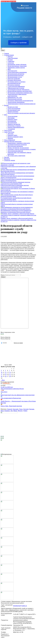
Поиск (2, 275)
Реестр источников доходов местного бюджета (21, 113)
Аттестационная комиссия (15, 151)
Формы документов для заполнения (18, 147)
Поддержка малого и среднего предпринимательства (16, 82)
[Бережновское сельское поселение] (1, 48)
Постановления (12, 122)
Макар (15, 410)
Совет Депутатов (9, 132)
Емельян (31, 409)
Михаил (20, 410)
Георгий (9, 409)
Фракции (10, 138)
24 (1, 376)
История (10, 59)
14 (10, 372)
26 (5, 376)
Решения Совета (12, 119)
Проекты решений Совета (15, 136)
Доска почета (8, 130)
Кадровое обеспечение (14, 80)
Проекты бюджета (13, 111)
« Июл (3, 380)
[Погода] (4, 342)
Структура (11, 63)
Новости (10, 56)
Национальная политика (15, 99)
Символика (11, 61)
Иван (2, 410)
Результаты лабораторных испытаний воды (20, 100)
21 (10, 374)
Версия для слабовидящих (8, 1)
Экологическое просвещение (16, 102)
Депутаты (10, 133)
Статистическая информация (16, 86)
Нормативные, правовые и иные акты (19, 143)
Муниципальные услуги (15, 77)
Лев (11, 410)
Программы (11, 118)
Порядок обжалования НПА (16, 127)
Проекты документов (14, 124)
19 (5, 374)
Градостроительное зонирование (17, 72)
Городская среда (12, 70)
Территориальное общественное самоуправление (17, 95)
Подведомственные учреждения (17, 66)
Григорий (15, 409)
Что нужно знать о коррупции (16, 155)
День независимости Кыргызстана (11, 398)
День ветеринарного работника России (12, 388)
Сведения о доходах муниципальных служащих (22, 149)
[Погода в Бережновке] (12, 341)
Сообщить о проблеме (18, 42)
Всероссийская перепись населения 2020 (20, 91)
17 (1, 374)
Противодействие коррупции (12, 141)
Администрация (9, 55)
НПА (5, 114)
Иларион (7, 410)
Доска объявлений (9, 140)
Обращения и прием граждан (16, 67)
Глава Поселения (13, 58)
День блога (4, 392)
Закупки (6, 157)
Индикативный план (14, 110)
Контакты (7, 158)
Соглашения (11, 129)
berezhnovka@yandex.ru (20, 605)
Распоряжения (12, 121)
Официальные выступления (16, 88)
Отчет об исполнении (14, 108)
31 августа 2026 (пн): (7, 387)
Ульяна (25, 410)
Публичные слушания (14, 125)
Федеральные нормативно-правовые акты (20, 92)
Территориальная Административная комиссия (21, 103)
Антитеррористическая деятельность (18, 89)
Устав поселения (12, 116)
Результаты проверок (14, 85)
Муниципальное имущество (16, 74)
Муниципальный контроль (15, 75)
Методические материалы (15, 146)
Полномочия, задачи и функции (17, 64)
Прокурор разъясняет (14, 78)
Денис (21, 409)
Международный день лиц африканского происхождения (17, 395)
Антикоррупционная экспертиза (17, 144)
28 (10, 376)
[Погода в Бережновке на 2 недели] (18, 342)
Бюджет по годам (13, 107)
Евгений (25, 409)
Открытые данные (9, 160)
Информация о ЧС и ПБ (15, 97)
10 (1, 372)
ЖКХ (9, 69)
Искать (3, 277)
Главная (6, 53)
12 (5, 372)
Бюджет (6, 105)
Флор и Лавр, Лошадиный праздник (11, 406)
